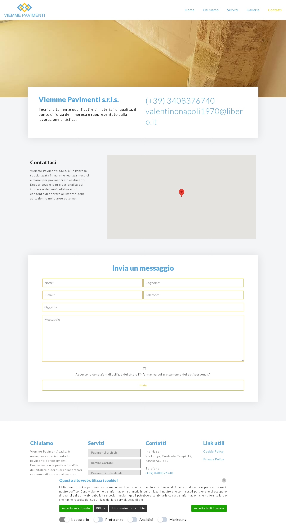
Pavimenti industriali (106, 473)
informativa (148, 374)
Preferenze (114, 519)
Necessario (80, 519)
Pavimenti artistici (105, 452)
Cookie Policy (213, 451)
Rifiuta (101, 508)
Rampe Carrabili (103, 462)
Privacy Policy (213, 459)
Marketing (178, 519)
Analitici (146, 519)
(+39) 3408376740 (180, 100)
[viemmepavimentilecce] (24, 10)
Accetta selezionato (76, 508)
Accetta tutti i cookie (209, 508)
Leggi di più (135, 499)
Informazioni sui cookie (128, 508)
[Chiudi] (224, 480)
